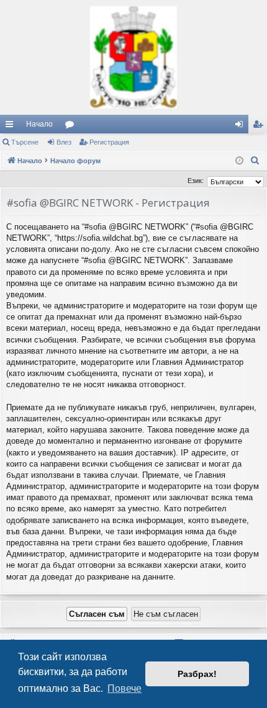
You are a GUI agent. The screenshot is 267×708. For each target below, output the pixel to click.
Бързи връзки (12, 126)
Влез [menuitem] (241, 126)
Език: (196, 180)
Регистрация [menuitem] (260, 126)
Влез (64, 142)
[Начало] (133, 57)
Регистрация (109, 142)
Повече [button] (124, 688)
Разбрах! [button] (197, 674)
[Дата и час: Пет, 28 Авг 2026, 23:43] (239, 161)
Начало (39, 124)
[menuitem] (255, 161)
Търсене (24, 142)
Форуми (72, 126)
